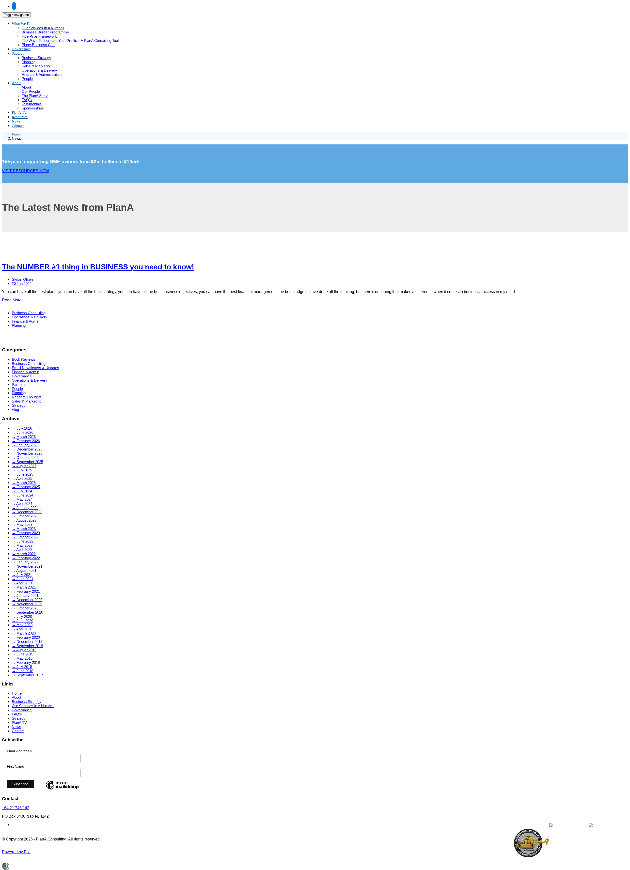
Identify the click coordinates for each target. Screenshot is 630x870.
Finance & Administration (42, 74)
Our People (31, 91)
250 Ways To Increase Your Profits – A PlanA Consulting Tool (70, 40)
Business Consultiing (29, 313)
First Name (15, 766)
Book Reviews (23, 359)
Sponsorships (33, 108)
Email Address (19, 751)
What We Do (22, 24)
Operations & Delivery (39, 70)
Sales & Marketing (36, 66)
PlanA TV (19, 722)
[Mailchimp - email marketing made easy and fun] (62, 789)
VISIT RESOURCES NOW (25, 171)
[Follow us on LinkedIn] (14, 6)
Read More (11, 300)
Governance (22, 376)
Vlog (15, 409)
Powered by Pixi (16, 852)
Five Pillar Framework (39, 36)
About (16, 83)
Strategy (18, 53)
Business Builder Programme (45, 32)
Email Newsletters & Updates (35, 368)
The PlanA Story (35, 95)
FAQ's (27, 100)
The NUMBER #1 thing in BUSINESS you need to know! (98, 267)
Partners (19, 384)
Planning (28, 62)
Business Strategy (36, 58)
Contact (18, 126)
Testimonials (32, 104)
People (27, 79)
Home (16, 134)
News (16, 727)
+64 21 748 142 (15, 808)
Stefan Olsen (22, 279)
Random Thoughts (27, 397)
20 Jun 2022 (22, 283)
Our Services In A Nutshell (43, 28)
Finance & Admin (25, 321)
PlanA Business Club (38, 45)
